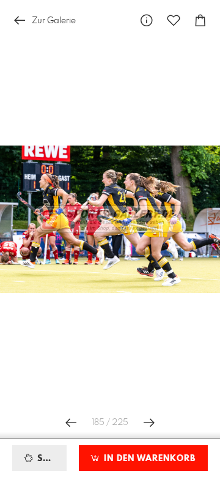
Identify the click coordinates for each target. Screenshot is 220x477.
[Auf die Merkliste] (173, 20)
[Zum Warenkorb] (200, 20)
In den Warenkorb (148, 458)
